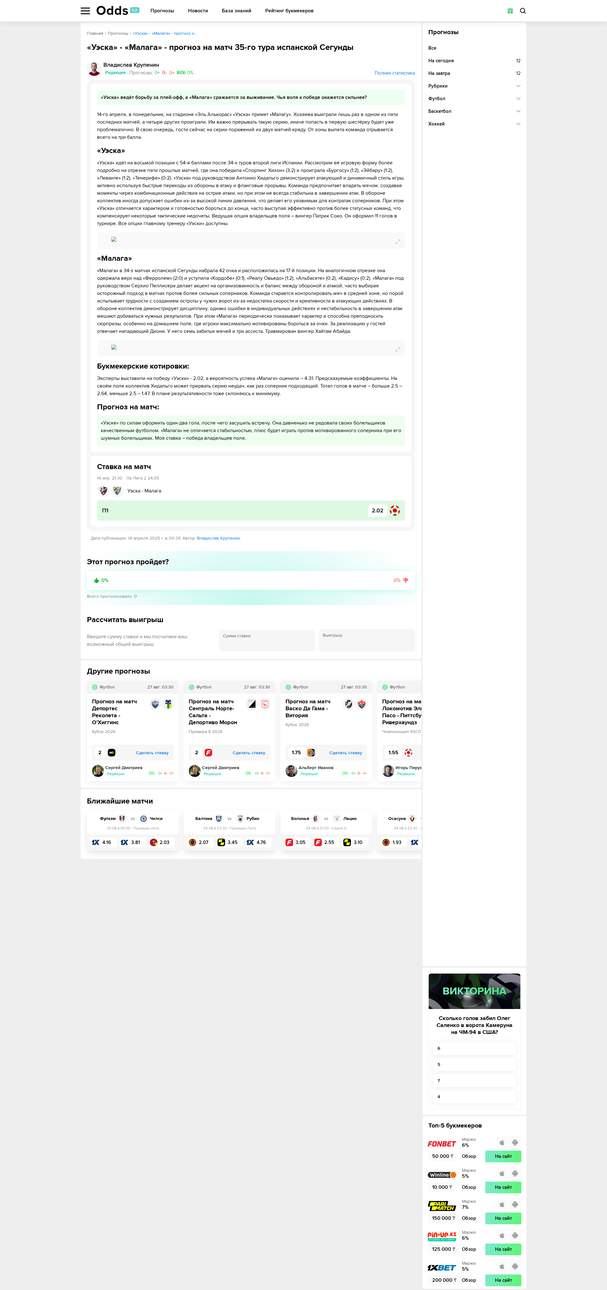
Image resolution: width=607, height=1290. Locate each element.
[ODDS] (117, 10)
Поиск (522, 11)
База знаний (236, 11)
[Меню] (85, 11)
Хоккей (436, 124)
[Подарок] (510, 11)
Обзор (469, 1156)
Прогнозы (162, 11)
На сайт (503, 1156)
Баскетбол (439, 111)
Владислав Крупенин (218, 538)
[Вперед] (412, 731)
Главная (95, 33)
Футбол (436, 98)
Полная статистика (395, 73)
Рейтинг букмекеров (289, 11)
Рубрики (438, 86)
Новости (198, 11)
